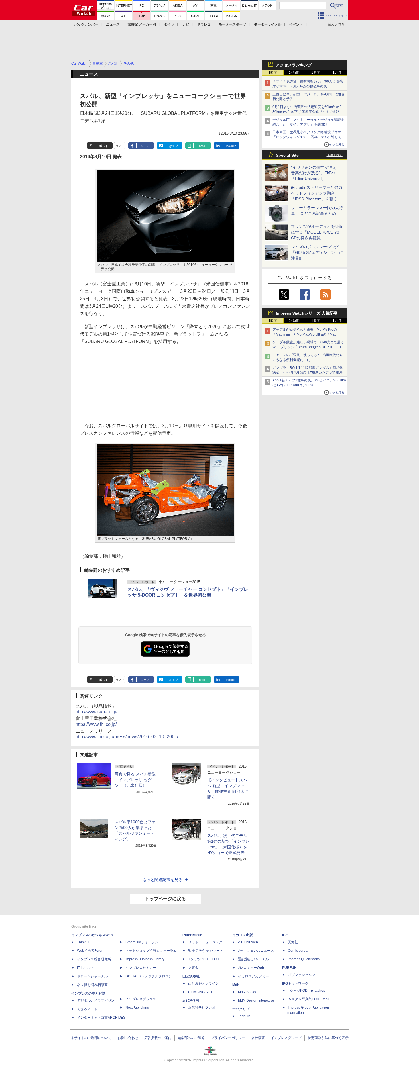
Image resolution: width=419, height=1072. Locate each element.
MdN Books (247, 992)
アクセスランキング (294, 65)
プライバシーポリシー (228, 1038)
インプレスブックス (140, 999)
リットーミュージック (205, 942)
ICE (285, 935)
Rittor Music (192, 935)
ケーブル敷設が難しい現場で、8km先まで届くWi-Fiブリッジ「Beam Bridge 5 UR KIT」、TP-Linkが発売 (308, 347)
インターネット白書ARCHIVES (101, 1018)
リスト (120, 146)
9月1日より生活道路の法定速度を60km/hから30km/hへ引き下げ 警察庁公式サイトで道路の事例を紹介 (307, 112)
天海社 (293, 942)
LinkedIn (230, 146)
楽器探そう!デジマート (205, 951)
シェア (145, 146)
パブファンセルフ (301, 975)
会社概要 (258, 1038)
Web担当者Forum (90, 951)
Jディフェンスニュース (256, 951)
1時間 (273, 73)
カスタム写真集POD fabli (308, 999)
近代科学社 (191, 1000)
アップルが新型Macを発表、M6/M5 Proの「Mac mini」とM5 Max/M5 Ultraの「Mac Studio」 (304, 334)
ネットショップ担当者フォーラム (151, 951)
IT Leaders (85, 968)
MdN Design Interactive (256, 1000)
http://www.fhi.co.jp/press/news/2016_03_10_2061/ (127, 736)
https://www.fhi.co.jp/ (96, 724)
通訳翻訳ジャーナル (253, 959)
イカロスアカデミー (253, 976)
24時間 (294, 73)
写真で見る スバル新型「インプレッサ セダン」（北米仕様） (135, 780)
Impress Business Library (144, 959)
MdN (236, 985)
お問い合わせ (128, 1038)
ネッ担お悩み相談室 (92, 985)
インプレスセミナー (140, 968)
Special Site (287, 155)
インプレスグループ (286, 1038)
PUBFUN (289, 968)
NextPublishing (137, 1008)
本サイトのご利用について (91, 1038)
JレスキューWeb (251, 968)
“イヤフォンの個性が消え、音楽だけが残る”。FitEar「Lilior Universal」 (315, 173)
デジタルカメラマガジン (96, 1000)
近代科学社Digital (201, 1008)
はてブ (173, 146)
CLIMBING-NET (200, 992)
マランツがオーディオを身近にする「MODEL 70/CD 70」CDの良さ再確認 (317, 232)
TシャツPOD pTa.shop (306, 991)
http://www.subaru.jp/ (96, 711)
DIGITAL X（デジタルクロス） (148, 976)
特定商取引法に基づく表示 (328, 1038)
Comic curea (298, 951)
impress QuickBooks (304, 959)
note (202, 146)
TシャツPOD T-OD (203, 959)
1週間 (315, 73)
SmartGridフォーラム (141, 942)
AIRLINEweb (248, 942)
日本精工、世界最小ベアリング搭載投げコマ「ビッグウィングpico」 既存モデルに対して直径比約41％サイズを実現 (308, 137)
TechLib (244, 1016)
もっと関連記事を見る (162, 879)
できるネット (87, 1009)
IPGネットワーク (295, 983)
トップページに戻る (165, 898)
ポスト (103, 146)
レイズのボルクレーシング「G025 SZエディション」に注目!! (317, 252)
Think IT (83, 942)
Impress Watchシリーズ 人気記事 (306, 313)
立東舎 (193, 968)
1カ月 (337, 73)
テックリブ (240, 1009)
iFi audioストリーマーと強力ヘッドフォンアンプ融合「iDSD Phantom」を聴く (316, 193)
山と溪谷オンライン (203, 983)
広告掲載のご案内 (158, 1038)
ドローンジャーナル (92, 976)
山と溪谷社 (191, 976)
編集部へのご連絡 (191, 1038)
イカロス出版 (242, 935)
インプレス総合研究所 (94, 959)
